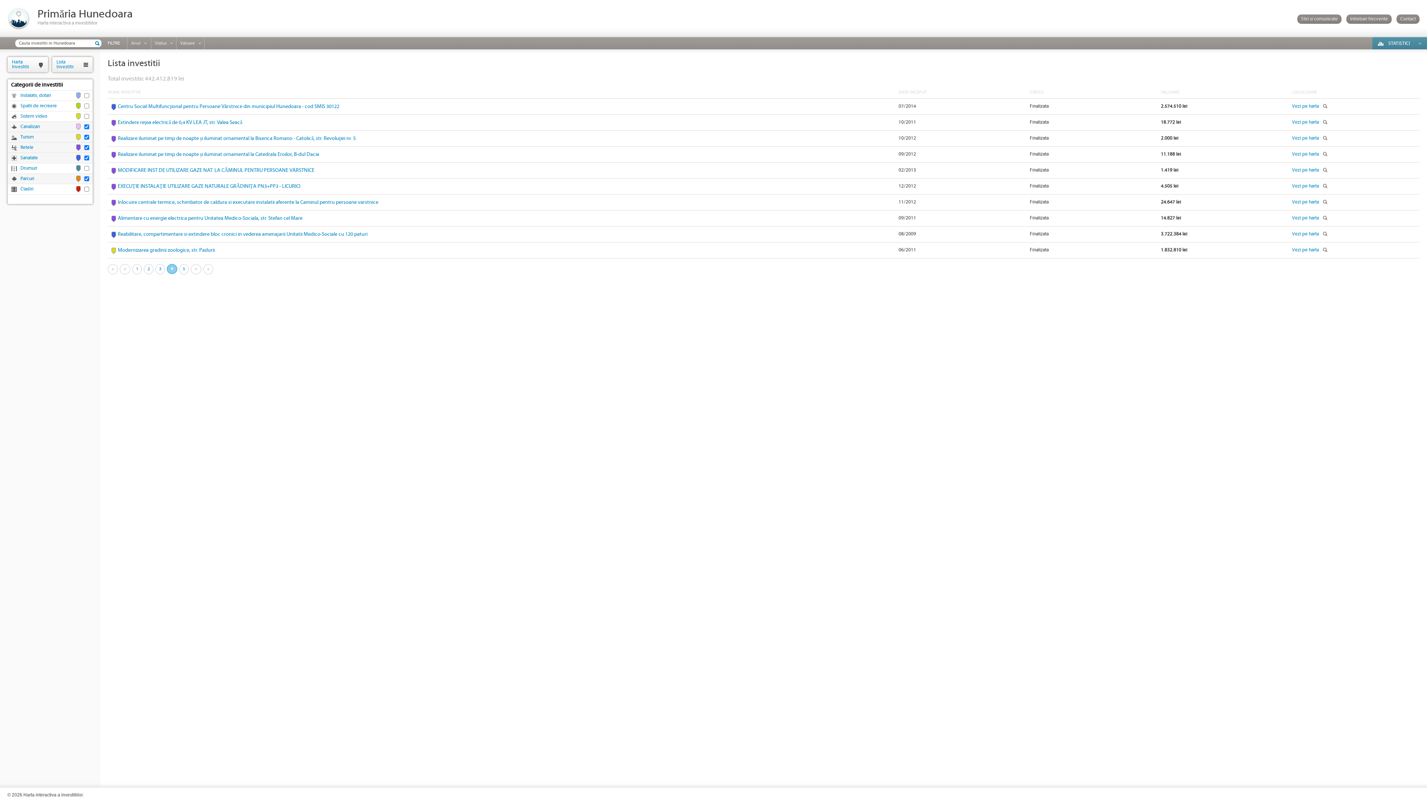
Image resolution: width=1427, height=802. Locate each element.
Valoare (187, 43)
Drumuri (28, 168)
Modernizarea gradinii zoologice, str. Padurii (166, 250)
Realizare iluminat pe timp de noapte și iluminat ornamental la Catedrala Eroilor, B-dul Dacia (218, 154)
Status (161, 43)
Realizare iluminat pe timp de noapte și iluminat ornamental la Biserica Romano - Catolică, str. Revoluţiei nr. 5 (237, 138)
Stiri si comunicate (1319, 19)
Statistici (1399, 43)
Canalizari (30, 127)
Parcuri (27, 179)
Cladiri (26, 189)
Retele (26, 147)
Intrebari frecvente (1369, 19)
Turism (27, 137)
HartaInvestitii (20, 64)
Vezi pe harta (1305, 106)
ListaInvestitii (65, 64)
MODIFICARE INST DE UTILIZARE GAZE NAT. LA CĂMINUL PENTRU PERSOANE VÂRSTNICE (216, 170)
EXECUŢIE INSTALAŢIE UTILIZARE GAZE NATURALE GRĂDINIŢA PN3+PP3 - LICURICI (209, 186)
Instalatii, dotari (35, 95)
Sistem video (33, 116)
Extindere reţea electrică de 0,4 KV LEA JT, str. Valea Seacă (180, 122)
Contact (1408, 19)
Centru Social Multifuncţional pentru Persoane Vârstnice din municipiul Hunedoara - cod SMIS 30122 (228, 106)
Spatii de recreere (38, 106)
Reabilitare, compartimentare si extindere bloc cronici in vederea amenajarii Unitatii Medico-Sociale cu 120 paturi (243, 234)
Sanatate (29, 158)
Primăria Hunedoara (85, 14)
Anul (135, 43)
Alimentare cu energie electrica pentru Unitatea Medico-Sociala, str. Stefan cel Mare (210, 218)
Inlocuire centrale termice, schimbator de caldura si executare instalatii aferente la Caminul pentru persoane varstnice (248, 202)
